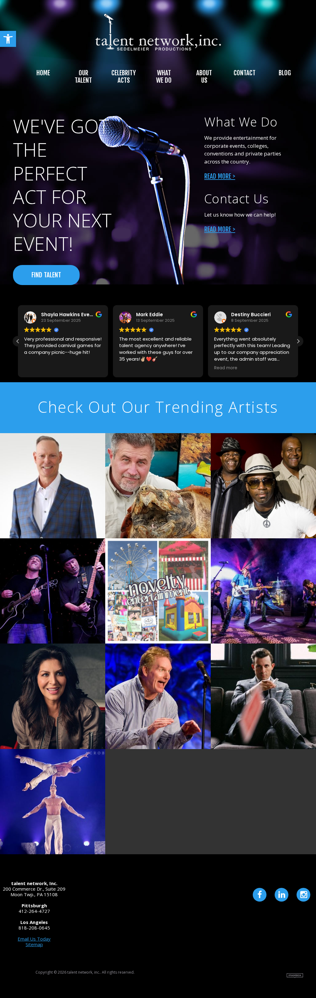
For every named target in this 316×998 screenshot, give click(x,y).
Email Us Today (34, 939)
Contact (245, 73)
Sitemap (34, 944)
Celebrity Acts (123, 76)
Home (43, 73)
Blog (285, 73)
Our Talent (83, 76)
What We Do (164, 76)
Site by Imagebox (295, 975)
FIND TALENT (46, 275)
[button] (8, 39)
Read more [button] (225, 368)
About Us (204, 76)
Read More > (219, 176)
